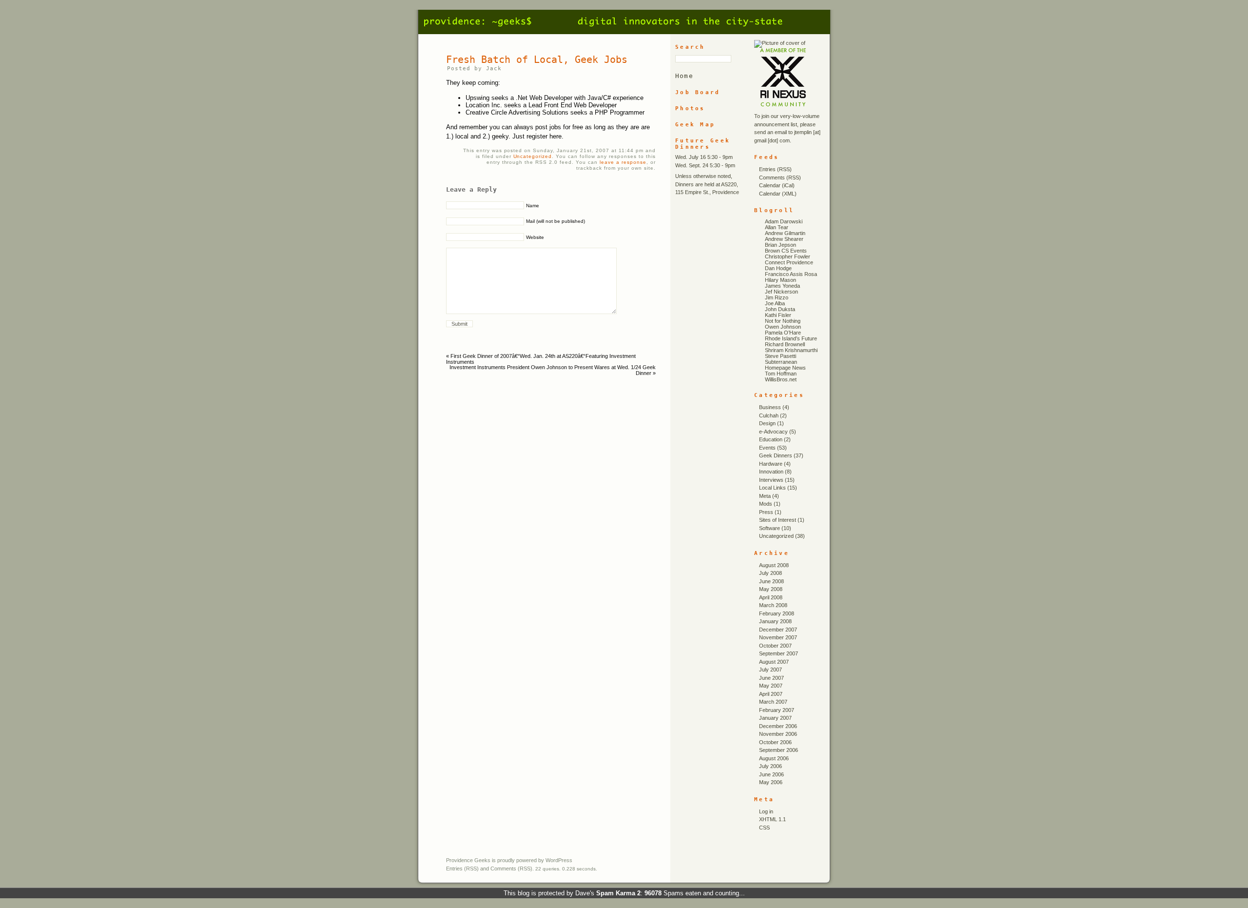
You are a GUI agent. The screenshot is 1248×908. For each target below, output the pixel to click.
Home (684, 75)
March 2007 (773, 702)
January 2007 (775, 718)
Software (769, 528)
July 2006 (770, 766)
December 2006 (778, 726)
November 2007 (778, 637)
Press (766, 512)
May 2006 (770, 782)
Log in (766, 811)
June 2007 (771, 678)
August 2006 (774, 758)
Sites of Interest (777, 520)
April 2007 (770, 694)
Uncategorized (532, 156)
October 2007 (775, 646)
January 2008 (775, 621)
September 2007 (778, 653)
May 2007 (770, 686)
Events (767, 448)
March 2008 (773, 605)
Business (770, 407)
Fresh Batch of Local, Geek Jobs (536, 59)
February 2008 (776, 613)
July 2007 (770, 669)
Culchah (769, 415)
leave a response (623, 162)
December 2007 (778, 629)
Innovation (771, 471)
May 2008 (770, 589)
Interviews (771, 480)
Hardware (770, 464)
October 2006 (775, 742)
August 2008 (774, 565)
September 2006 (778, 750)
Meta (765, 496)
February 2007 (776, 710)
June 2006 (771, 774)
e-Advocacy (773, 431)
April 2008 (770, 597)
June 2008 (771, 581)
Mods (765, 504)
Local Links (772, 488)
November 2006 (778, 734)
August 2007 (774, 662)
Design (767, 423)
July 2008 (770, 573)
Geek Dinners (775, 455)
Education (770, 439)
